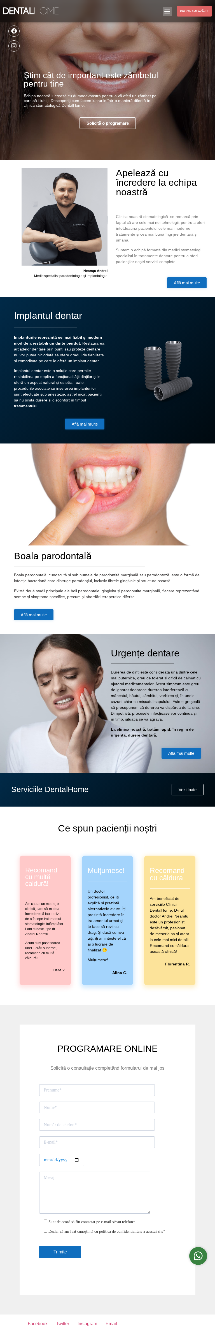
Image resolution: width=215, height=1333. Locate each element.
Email (111, 1323)
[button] (167, 11)
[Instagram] (14, 46)
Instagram (87, 1323)
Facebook (38, 1323)
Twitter (62, 1323)
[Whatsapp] (198, 1256)
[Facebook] (14, 31)
